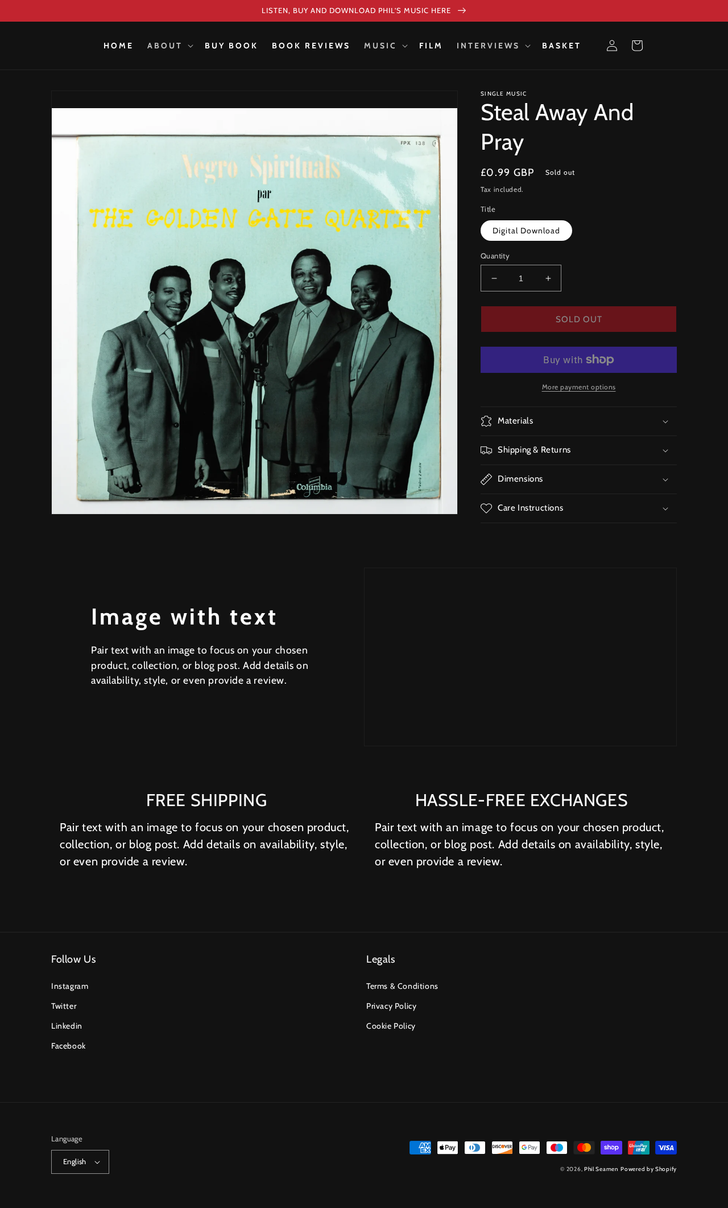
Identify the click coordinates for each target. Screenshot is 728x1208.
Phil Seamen (601, 1169)
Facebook (68, 1046)
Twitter (63, 1006)
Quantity (495, 255)
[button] (169, 45)
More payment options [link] (579, 387)
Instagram (69, 986)
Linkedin (66, 1026)
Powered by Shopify (649, 1169)
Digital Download (526, 230)
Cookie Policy (391, 1026)
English (74, 1161)
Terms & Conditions (402, 986)
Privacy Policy (391, 1006)
